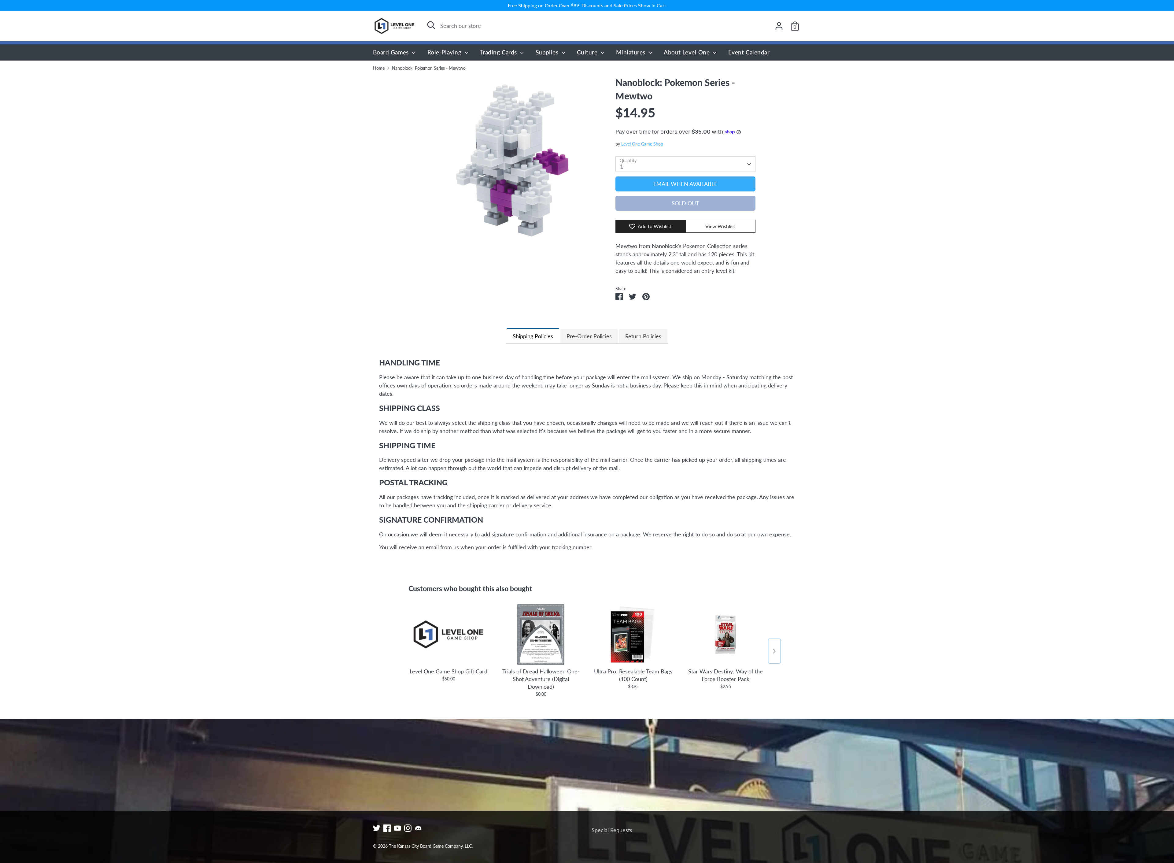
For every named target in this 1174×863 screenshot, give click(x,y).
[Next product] (774, 651)
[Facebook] (387, 828)
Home (379, 68)
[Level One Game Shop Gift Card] (448, 634)
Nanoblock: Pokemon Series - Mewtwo (429, 68)
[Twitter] (376, 828)
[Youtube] (397, 828)
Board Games (391, 52)
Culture (588, 52)
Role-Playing (445, 52)
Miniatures (631, 52)
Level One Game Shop (642, 144)
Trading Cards (499, 52)
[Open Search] (431, 25)
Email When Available (685, 183)
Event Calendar (749, 52)
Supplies (548, 52)
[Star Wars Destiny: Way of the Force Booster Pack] (725, 634)
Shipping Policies (533, 336)
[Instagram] (408, 828)
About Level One (687, 52)
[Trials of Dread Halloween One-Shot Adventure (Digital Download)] (541, 634)
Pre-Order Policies (589, 336)
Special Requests (612, 830)
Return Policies (643, 336)
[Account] (779, 26)
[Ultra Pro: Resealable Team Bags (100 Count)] (633, 634)
